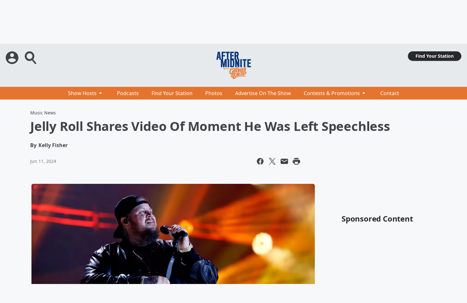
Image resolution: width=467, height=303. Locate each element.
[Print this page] (296, 161)
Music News (43, 113)
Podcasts (128, 93)
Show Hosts (82, 93)
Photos (213, 93)
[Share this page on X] (272, 161)
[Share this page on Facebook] (260, 161)
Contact (389, 93)
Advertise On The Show (263, 93)
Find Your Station (435, 56)
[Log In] (13, 57)
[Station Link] (233, 65)
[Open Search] (31, 57)
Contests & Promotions (332, 93)
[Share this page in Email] (284, 161)
